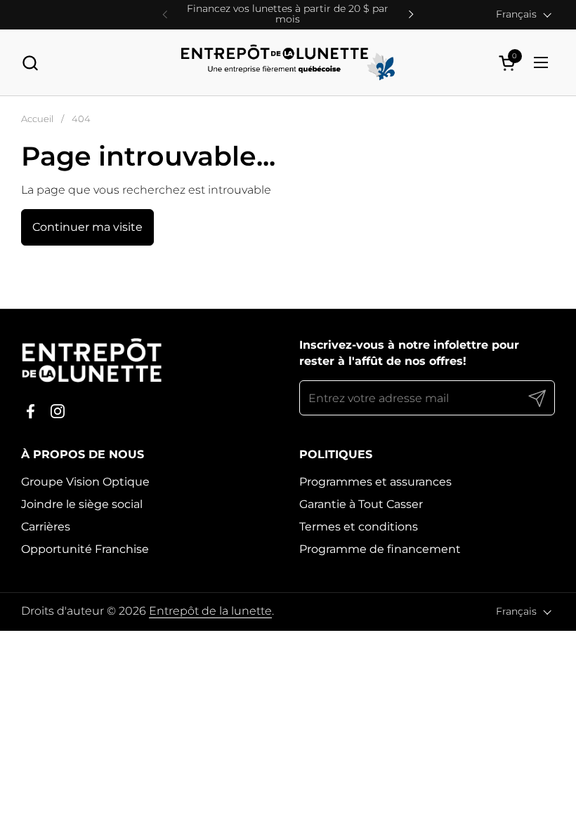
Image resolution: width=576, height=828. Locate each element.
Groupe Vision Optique (85, 481)
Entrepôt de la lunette (210, 610)
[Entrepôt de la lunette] (288, 63)
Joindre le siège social (82, 504)
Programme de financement (380, 549)
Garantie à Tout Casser (361, 504)
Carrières (45, 526)
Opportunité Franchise (85, 549)
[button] (30, 63)
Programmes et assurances (375, 481)
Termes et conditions (358, 526)
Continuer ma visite (87, 227)
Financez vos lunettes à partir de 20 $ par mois (287, 14)
